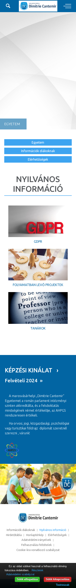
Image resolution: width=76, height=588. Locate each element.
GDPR (38, 241)
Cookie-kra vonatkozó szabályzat (38, 550)
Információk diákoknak (38, 151)
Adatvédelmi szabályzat (20, 574)
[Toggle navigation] (67, 6)
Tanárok (38, 328)
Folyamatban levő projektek (38, 285)
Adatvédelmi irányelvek (36, 539)
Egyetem (38, 142)
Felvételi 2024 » (24, 380)
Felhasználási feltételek (36, 545)
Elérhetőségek (38, 159)
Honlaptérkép (35, 535)
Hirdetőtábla (14, 535)
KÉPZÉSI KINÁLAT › (31, 370)
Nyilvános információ (52, 530)
